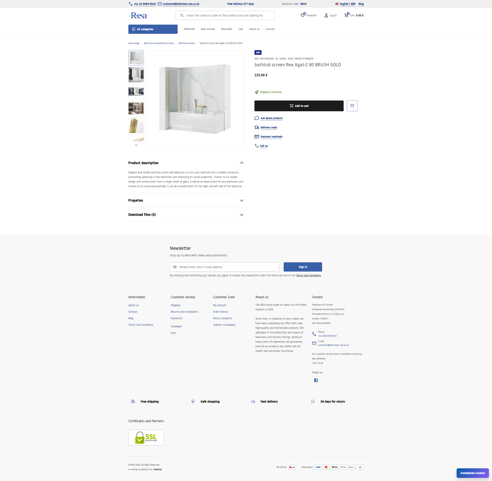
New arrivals (208, 29)
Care (173, 333)
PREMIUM (189, 29)
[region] (136, 99)
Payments (176, 318)
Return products (222, 318)
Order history (220, 311)
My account (220, 305)
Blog (361, 4)
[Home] (139, 15)
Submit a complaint (224, 324)
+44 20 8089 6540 (145, 4)
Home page (133, 43)
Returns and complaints (184, 311)
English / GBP (348, 4)
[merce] (157, 469)
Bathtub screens (187, 43)
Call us (264, 146)
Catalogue (176, 326)
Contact (270, 29)
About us (254, 29)
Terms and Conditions (308, 275)
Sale (241, 29)
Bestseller (226, 29)
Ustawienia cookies (472, 473)
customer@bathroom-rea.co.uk (181, 4)
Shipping (175, 305)
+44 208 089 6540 (327, 335)
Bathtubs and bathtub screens (159, 43)
